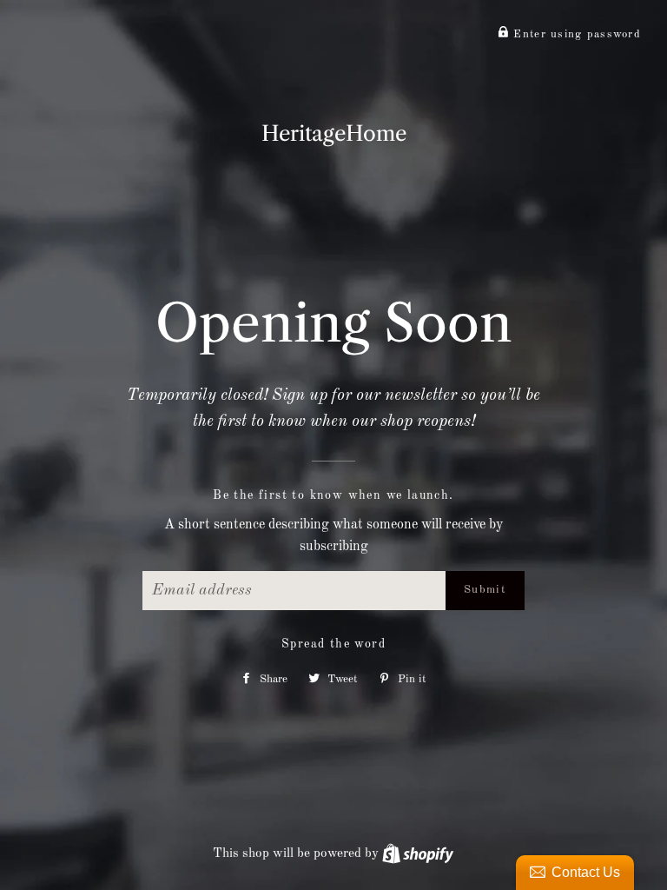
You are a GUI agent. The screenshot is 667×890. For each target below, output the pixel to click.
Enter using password (575, 34)
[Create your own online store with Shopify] (417, 853)
